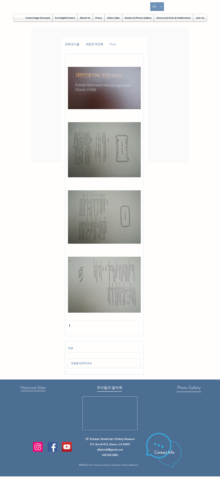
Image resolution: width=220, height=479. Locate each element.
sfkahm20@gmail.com (110, 449)
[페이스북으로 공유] (69, 325)
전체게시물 (72, 44)
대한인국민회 (94, 44)
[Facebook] (52, 447)
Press (113, 44)
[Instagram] (38, 447)
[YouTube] (67, 447)
